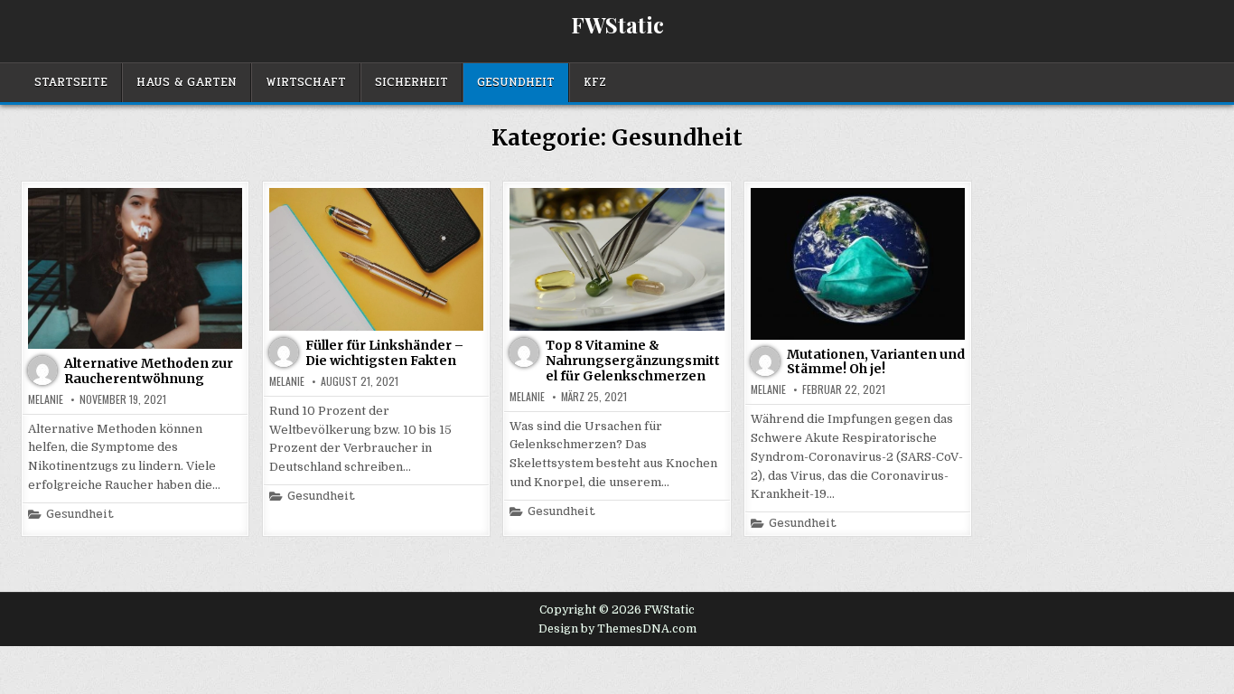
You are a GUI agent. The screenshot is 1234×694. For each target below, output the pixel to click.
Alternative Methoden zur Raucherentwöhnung (148, 371)
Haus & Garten (186, 82)
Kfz (595, 82)
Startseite (71, 82)
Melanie (45, 399)
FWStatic (617, 24)
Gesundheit (516, 82)
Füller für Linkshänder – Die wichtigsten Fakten (384, 353)
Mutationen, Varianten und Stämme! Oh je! (876, 362)
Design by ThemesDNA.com (617, 629)
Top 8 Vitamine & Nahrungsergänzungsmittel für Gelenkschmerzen (633, 360)
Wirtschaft (306, 82)
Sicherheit (411, 82)
